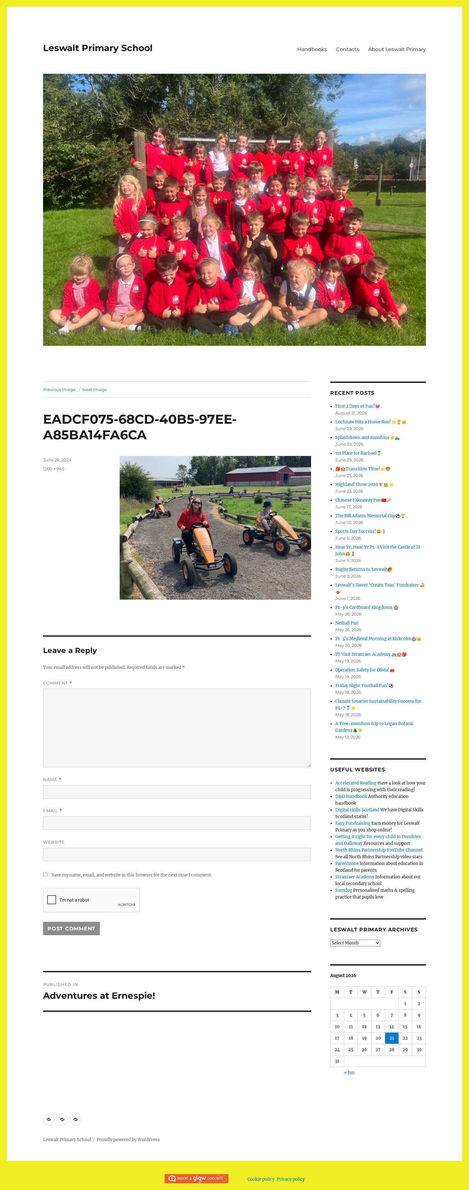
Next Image (94, 389)
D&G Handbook (351, 796)
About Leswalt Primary (397, 49)
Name (52, 779)
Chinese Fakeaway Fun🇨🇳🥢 (363, 500)
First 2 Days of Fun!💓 (357, 406)
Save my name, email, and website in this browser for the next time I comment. (132, 875)
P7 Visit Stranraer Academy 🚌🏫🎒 (371, 654)
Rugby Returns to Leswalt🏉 (363, 569)
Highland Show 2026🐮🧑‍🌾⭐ (364, 484)
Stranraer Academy (354, 877)
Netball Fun (347, 623)
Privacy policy (291, 1179)
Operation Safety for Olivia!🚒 (365, 670)
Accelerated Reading (355, 783)
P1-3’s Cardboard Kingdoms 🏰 (366, 607)
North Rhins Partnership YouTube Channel (378, 850)
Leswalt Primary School (98, 47)
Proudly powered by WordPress (128, 1139)
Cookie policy (261, 1179)
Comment (57, 683)
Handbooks (312, 49)
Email (52, 811)
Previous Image (59, 389)
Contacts (347, 49)
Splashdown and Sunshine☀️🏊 (367, 437)
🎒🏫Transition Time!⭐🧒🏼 (363, 469)
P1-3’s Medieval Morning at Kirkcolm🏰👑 (378, 638)
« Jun (349, 1072)
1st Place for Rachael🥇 (358, 453)
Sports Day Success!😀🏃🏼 (360, 531)
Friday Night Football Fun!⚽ (364, 685)
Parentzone (347, 863)
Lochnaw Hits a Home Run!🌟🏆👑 (370, 422)
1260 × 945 (53, 468)
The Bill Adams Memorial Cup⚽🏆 (370, 516)
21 (392, 1038)
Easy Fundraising (352, 823)
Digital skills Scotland (357, 810)
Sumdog (343, 890)
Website (54, 842)
